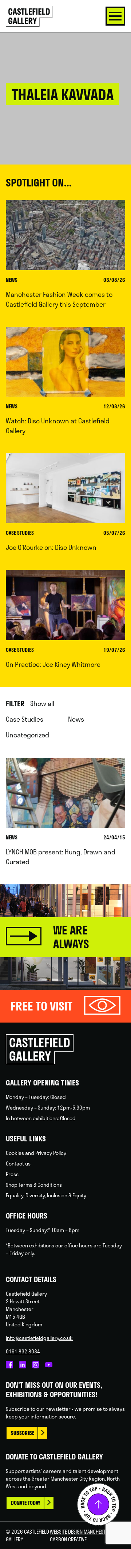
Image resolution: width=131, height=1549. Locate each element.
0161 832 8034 (23, 1351)
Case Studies (24, 719)
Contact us (18, 1163)
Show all (42, 704)
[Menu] (115, 16)
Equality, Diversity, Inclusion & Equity (46, 1195)
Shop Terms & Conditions (34, 1185)
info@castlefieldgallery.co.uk (39, 1338)
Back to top (98, 1504)
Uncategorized (27, 735)
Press (12, 1174)
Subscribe (22, 1433)
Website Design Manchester (80, 1531)
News (76, 719)
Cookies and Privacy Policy (36, 1153)
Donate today (25, 1503)
